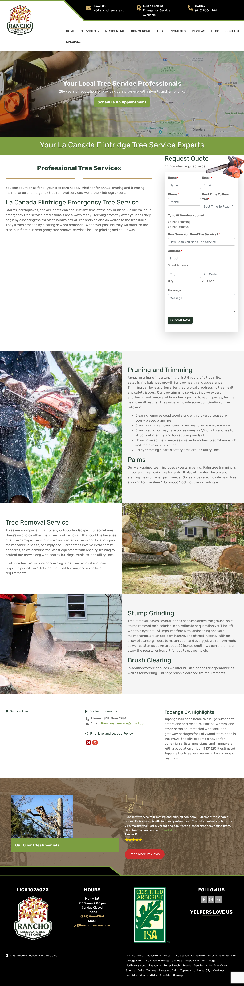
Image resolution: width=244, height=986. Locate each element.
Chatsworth (198, 955)
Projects (178, 31)
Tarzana (151, 970)
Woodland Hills (148, 975)
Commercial (141, 31)
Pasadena (155, 965)
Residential (115, 31)
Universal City (201, 970)
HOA (160, 31)
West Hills (131, 975)
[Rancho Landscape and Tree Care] (20, 20)
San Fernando (203, 965)
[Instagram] (211, 899)
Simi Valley (220, 965)
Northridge (208, 960)
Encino (212, 955)
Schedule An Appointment (122, 102)
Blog (215, 31)
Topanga (185, 970)
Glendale (177, 960)
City (170, 281)
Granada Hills (227, 955)
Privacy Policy (134, 955)
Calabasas (182, 955)
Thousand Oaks (168, 970)
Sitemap (178, 975)
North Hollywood (136, 965)
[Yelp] (218, 899)
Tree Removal (180, 226)
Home (70, 31)
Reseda (187, 965)
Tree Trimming (180, 222)
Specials (73, 42)
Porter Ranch (172, 965)
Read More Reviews (145, 854)
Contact (232, 31)
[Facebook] (204, 899)
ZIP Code (208, 281)
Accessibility (153, 955)
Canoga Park (133, 960)
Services (88, 31)
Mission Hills (192, 960)
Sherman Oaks (135, 970)
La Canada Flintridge (156, 960)
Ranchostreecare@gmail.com (123, 723)
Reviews (198, 31)
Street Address (178, 265)
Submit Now (180, 320)
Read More (169, 830)
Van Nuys (219, 970)
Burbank (168, 955)
